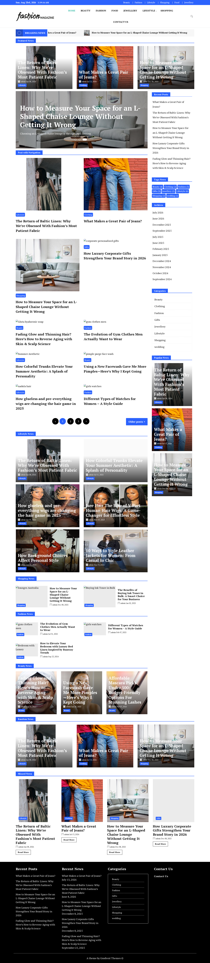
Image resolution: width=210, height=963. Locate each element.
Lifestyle (151, 2)
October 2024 (160, 273)
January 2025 (160, 255)
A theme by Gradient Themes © (105, 958)
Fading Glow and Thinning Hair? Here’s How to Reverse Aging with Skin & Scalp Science (44, 339)
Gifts (86, 247)
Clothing (88, 214)
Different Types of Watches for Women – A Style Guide (110, 401)
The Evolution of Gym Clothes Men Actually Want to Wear (113, 336)
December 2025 (162, 224)
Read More (23, 852)
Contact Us (120, 21)
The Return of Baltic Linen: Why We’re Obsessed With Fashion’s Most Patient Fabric (42, 70)
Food (176, 2)
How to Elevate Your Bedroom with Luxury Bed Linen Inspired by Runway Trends (56, 648)
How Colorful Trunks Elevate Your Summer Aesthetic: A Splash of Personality (44, 371)
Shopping (164, 2)
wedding (172, 195)
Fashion (138, 2)
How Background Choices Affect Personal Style (43, 558)
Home (71, 10)
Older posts (135, 421)
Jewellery (188, 2)
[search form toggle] (191, 16)
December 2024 (162, 261)
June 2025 (158, 243)
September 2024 (162, 279)
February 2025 (161, 249)
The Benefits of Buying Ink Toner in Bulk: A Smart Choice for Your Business (131, 594)
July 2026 (158, 212)
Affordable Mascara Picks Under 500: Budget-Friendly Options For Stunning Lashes (125, 690)
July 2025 (158, 236)
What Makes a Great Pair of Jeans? (103, 75)
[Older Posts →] (86, 421)
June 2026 (158, 218)
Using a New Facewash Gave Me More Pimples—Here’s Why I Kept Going (115, 369)
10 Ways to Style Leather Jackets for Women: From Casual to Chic (110, 555)
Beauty (126, 2)
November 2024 (162, 267)
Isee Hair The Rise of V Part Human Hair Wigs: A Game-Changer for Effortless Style (113, 510)
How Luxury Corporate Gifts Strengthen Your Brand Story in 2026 (152, 32)
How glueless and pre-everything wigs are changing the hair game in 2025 (46, 403)
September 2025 (162, 230)
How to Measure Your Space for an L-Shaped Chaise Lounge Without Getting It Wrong (163, 70)
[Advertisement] (176, 519)
